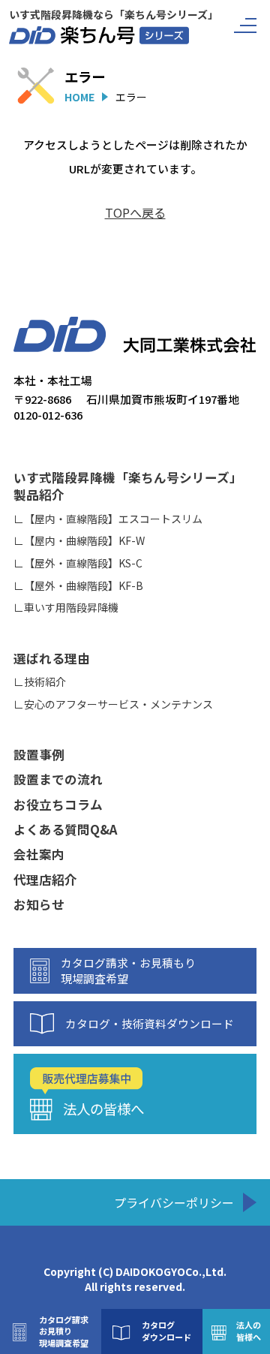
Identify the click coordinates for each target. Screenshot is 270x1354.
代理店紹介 (45, 880)
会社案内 (39, 854)
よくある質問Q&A (65, 829)
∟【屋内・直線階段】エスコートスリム (108, 519)
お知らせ (39, 904)
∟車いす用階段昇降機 (66, 607)
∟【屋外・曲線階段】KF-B (78, 586)
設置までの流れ (58, 779)
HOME (79, 96)
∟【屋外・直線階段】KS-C (78, 563)
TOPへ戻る (135, 212)
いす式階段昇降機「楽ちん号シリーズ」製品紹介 (128, 486)
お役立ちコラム (58, 805)
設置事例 (39, 754)
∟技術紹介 (40, 682)
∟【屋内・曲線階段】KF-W (79, 541)
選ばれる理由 (52, 658)
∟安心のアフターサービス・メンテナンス (113, 704)
